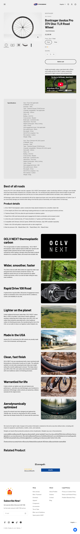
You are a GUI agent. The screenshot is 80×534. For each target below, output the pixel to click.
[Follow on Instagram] (9, 522)
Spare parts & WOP (38, 515)
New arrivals (36, 491)
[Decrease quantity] (47, 54)
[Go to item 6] (25, 45)
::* (21, 528)
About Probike (53, 491)
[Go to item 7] (31, 45)
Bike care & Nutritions (39, 512)
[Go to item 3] (12, 45)
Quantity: (47, 50)
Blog (50, 500)
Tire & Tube (36, 509)
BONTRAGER (49, 13)
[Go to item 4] (18, 45)
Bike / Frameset (37, 494)
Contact (51, 497)
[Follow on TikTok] (17, 522)
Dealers (51, 494)
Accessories (36, 506)
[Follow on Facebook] (5, 522)
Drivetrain (35, 497)
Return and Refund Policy (69, 494)
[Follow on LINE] (21, 522)
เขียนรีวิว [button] (50, 470)
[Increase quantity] (53, 54)
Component (36, 503)
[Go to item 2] (6, 45)
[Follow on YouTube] (13, 522)
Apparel (35, 500)
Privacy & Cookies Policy (69, 491)
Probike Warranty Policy (68, 497)
